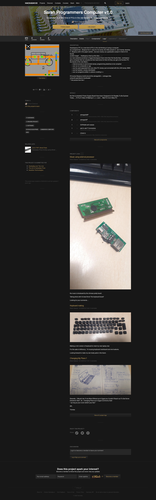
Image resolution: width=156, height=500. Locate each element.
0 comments (93, 159)
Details (81, 39)
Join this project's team (32, 106)
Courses (65, 3)
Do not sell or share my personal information (107, 492)
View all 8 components (100, 140)
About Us (39, 492)
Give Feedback (61, 492)
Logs (105, 38)
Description (74, 39)
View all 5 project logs (100, 415)
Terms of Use (70, 492)
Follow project (65, 27)
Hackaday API (90, 492)
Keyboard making (77, 305)
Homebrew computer (47, 129)
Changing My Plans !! (78, 358)
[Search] (105, 3)
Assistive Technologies (36, 170)
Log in (127, 3)
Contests (58, 3)
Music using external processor (82, 156)
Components (96, 38)
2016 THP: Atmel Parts (39, 148)
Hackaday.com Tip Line (36, 166)
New (27, 132)
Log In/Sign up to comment (79, 457)
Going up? (78, 488)
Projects (42, 3)
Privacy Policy (80, 492)
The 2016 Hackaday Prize (28, 47)
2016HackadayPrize (32, 129)
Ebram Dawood (79, 22)
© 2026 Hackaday (78, 495)
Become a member (62, 471)
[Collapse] (82, 154)
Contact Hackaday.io (49, 492)
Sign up (119, 3)
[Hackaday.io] (31, 3)
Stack (72, 3)
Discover (50, 3)
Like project (91, 27)
